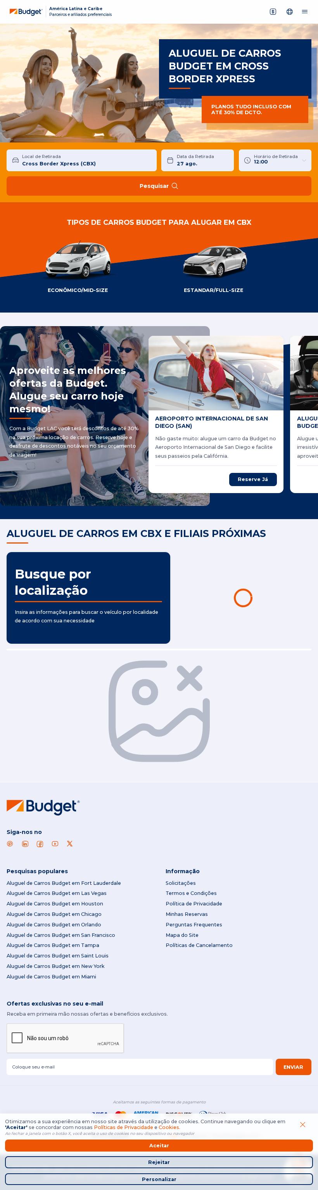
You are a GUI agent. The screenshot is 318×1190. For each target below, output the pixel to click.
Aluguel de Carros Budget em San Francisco (61, 935)
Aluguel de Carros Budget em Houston (55, 904)
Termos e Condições (191, 893)
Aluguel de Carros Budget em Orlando (54, 925)
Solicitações (181, 883)
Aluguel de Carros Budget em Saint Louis (58, 956)
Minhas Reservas (187, 914)
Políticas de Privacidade (123, 1127)
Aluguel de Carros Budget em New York (56, 966)
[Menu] (304, 11)
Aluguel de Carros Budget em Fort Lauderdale (64, 883)
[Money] (273, 11)
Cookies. (169, 1127)
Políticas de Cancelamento (199, 945)
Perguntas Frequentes (194, 925)
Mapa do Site (182, 935)
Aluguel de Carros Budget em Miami (51, 977)
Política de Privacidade (194, 904)
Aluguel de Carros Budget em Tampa (53, 945)
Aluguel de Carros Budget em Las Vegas (57, 893)
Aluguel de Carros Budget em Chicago (54, 914)
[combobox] (86, 160)
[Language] (290, 11)
